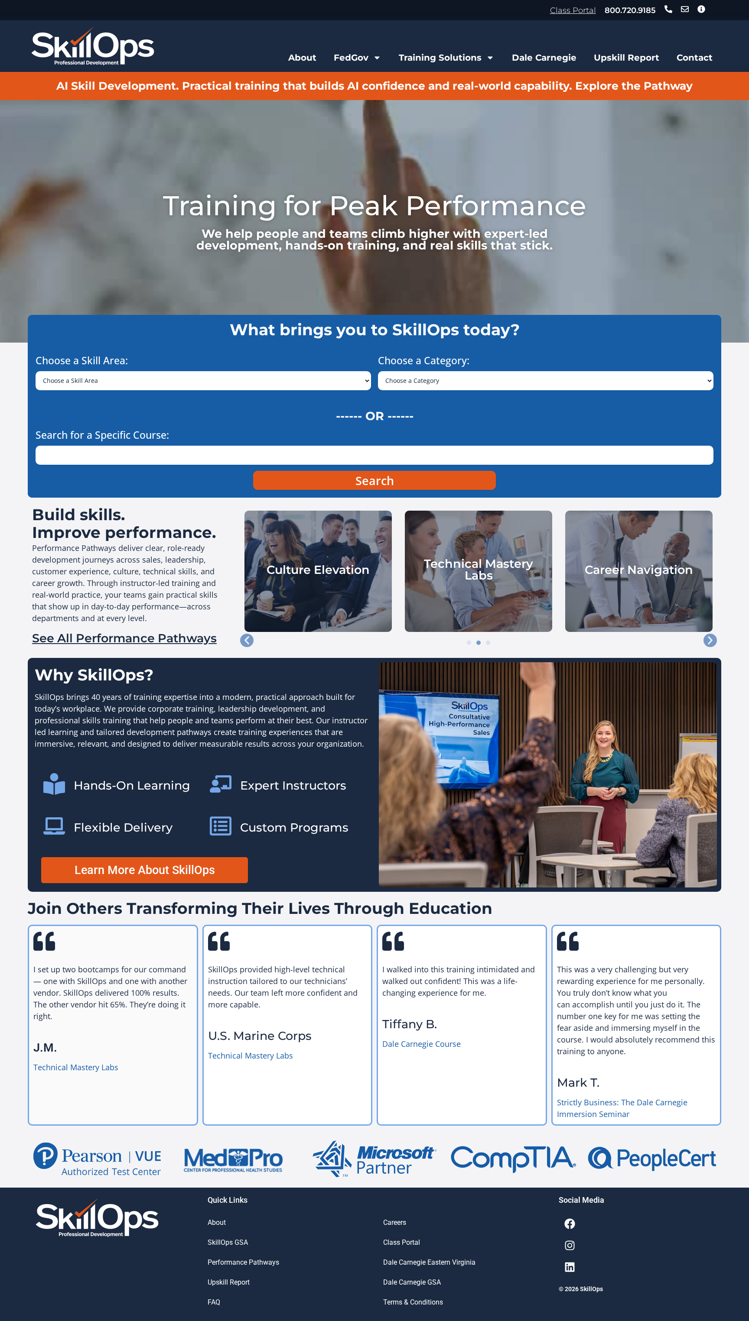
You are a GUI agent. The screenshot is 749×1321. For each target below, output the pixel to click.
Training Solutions (440, 57)
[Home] (93, 46)
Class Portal (573, 10)
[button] (247, 640)
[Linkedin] (569, 1267)
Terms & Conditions (413, 1302)
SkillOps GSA (228, 1242)
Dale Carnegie (544, 57)
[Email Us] (685, 9)
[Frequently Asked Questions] (701, 9)
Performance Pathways (243, 1262)
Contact (695, 57)
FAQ (214, 1302)
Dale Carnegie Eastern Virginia (429, 1262)
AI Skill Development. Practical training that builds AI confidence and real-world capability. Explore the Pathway (374, 85)
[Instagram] (569, 1245)
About (302, 57)
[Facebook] (569, 1223)
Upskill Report (626, 57)
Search (374, 481)
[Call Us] (668, 9)
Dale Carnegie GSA (412, 1282)
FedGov (351, 57)
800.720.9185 (630, 10)
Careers (394, 1222)
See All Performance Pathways (124, 638)
